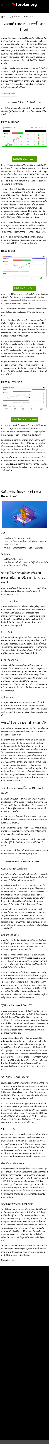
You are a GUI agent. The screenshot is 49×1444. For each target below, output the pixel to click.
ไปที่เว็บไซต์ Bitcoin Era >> (24, 288)
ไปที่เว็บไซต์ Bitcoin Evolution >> (24, 419)
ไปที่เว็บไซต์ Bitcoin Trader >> (24, 159)
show (13, 94)
